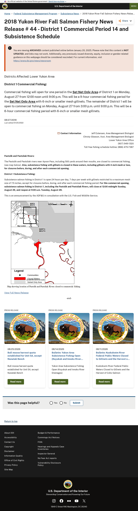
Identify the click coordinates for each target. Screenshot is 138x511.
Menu (133, 6)
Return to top (11, 421)
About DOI (9, 433)
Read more (15, 381)
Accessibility (10, 437)
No (65, 403)
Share (125, 21)
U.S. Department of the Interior (69, 6)
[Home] (5, 6)
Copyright (9, 446)
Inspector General (46, 453)
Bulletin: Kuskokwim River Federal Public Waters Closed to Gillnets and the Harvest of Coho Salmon (112, 356)
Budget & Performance (49, 433)
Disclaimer (9, 451)
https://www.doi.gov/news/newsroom (32, 60)
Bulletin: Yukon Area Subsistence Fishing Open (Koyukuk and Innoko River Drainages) (66, 356)
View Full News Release (16, 293)
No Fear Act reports (47, 458)
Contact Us (9, 442)
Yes (55, 403)
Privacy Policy (11, 465)
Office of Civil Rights (14, 460)
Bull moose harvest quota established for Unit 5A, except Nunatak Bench (25, 355)
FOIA (40, 442)
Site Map (8, 469)
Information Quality (13, 456)
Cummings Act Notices (49, 437)
